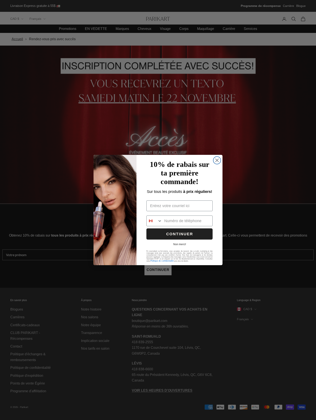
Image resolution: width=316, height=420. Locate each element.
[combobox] (154, 221)
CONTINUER (179, 234)
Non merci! (179, 244)
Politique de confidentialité (162, 261)
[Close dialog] (217, 160)
